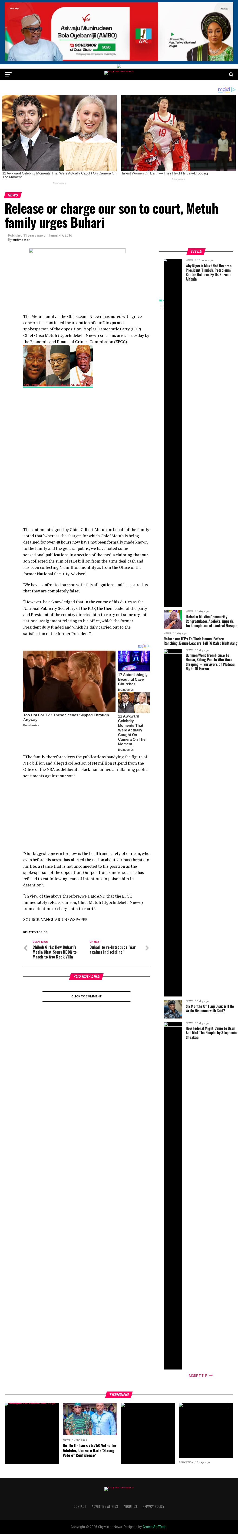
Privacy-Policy (153, 1506)
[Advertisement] (86, 425)
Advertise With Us (105, 1506)
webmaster (21, 240)
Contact (80, 1506)
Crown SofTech (154, 1527)
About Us (130, 1506)
